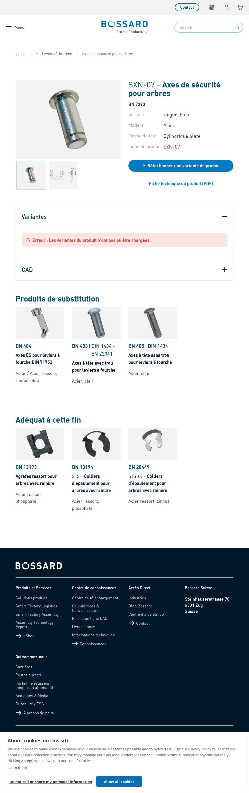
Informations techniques (93, 634)
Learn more (17, 767)
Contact (187, 7)
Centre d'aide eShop (146, 614)
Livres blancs (83, 626)
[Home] (17, 54)
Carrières (24, 666)
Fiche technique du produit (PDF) (181, 183)
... (30, 53)
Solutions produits (31, 597)
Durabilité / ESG (30, 703)
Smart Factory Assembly (37, 614)
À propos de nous (38, 712)
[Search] (237, 27)
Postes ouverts (29, 674)
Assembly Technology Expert (34, 624)
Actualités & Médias (33, 695)
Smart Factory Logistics (36, 605)
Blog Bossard (140, 605)
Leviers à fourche (57, 53)
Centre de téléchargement (95, 597)
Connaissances (93, 643)
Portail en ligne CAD (89, 618)
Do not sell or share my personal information (50, 781)
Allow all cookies (119, 781)
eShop (29, 635)
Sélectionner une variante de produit (184, 165)
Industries (137, 597)
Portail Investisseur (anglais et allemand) (34, 685)
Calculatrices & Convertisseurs (85, 608)
